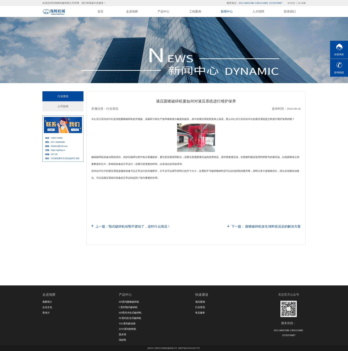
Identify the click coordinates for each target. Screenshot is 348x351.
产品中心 (164, 11)
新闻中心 (227, 11)
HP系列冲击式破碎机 (130, 312)
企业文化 (47, 307)
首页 (100, 11)
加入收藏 (302, 3)
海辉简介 (47, 301)
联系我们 (290, 11)
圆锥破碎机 (97, 170)
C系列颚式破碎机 (128, 307)
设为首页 (291, 3)
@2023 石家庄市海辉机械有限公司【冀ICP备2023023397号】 (174, 348)
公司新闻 (63, 106)
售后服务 (200, 312)
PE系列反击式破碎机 (130, 318)
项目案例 (200, 301)
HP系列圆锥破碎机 (129, 301)
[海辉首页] (53, 11)
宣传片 (46, 312)
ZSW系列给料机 (127, 329)
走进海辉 (132, 11)
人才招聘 (258, 11)
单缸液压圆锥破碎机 (102, 119)
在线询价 (339, 54)
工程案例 (195, 11)
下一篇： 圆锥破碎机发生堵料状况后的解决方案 (266, 226)
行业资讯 (63, 96)
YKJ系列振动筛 (127, 323)
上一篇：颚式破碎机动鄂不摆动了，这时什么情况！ (132, 226)
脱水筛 (122, 334)
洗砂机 (122, 340)
